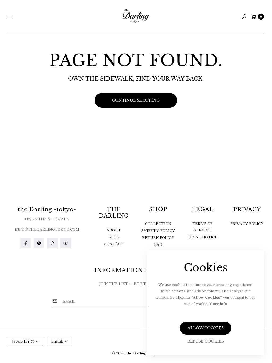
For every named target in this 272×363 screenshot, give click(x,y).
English (57, 341)
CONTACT (114, 243)
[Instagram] (39, 243)
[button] (244, 17)
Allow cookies (206, 328)
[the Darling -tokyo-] (136, 15)
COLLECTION (158, 223)
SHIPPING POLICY (158, 230)
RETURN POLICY (158, 237)
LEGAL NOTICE (203, 236)
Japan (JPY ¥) (23, 341)
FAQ (158, 244)
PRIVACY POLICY (247, 223)
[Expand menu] (9, 17)
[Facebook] (25, 243)
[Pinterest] (52, 243)
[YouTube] (65, 243)
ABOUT (114, 230)
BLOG (113, 236)
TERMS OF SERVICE (202, 227)
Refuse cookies (205, 341)
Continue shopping (136, 100)
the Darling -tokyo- (143, 353)
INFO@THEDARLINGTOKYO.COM (47, 229)
